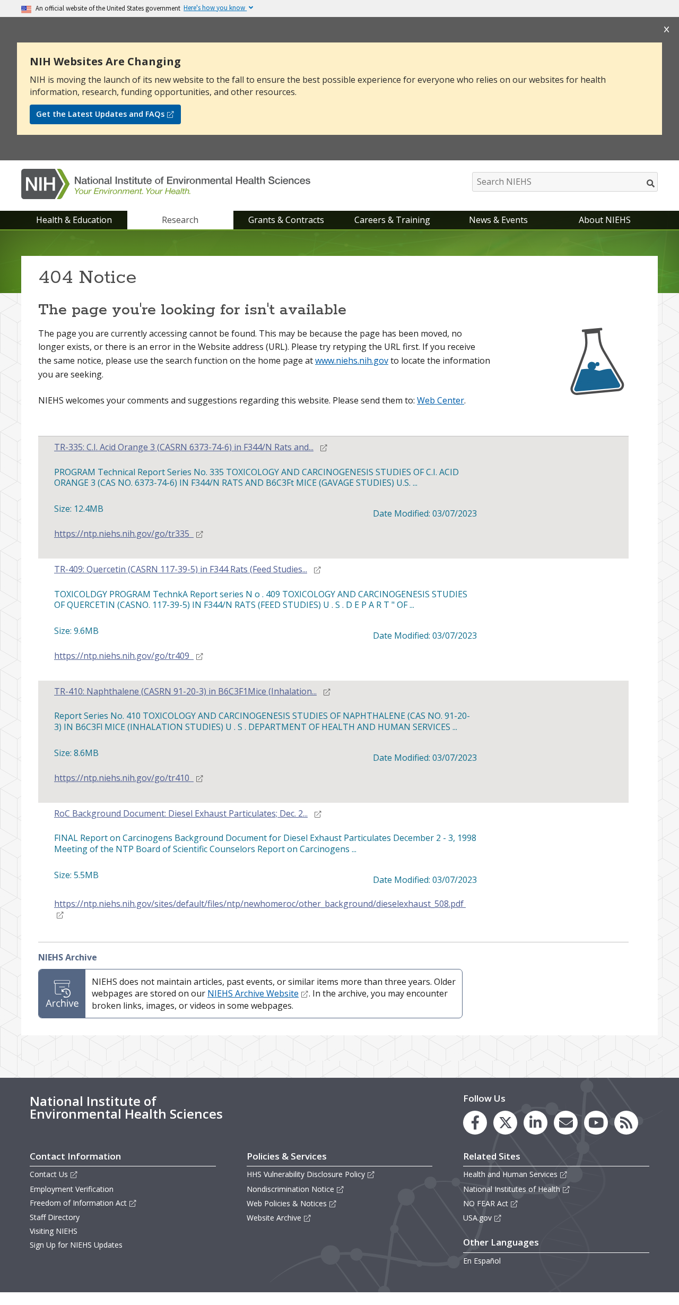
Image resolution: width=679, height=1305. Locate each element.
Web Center (440, 400)
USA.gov (477, 1218)
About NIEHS (605, 220)
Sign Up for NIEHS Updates (76, 1245)
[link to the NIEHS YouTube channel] (596, 1123)
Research (180, 220)
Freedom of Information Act (78, 1203)
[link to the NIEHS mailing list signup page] (566, 1123)
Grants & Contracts (286, 220)
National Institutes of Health (511, 1189)
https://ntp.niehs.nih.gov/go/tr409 (121, 656)
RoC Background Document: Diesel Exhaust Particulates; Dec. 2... (181, 813)
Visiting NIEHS (53, 1231)
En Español (482, 1261)
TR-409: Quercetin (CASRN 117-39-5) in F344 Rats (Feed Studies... (180, 569)
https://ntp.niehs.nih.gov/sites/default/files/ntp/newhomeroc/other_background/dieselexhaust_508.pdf (259, 903)
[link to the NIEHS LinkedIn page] (535, 1123)
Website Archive (274, 1218)
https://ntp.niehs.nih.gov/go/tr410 (121, 778)
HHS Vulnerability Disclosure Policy (306, 1174)
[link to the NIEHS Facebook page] (475, 1123)
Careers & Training (392, 220)
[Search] (651, 183)
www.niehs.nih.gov (351, 360)
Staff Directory (55, 1217)
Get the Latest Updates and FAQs (100, 114)
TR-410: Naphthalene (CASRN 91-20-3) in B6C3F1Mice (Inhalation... (185, 691)
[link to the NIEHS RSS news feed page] (626, 1123)
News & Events (498, 220)
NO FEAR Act (485, 1203)
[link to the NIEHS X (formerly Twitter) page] (505, 1123)
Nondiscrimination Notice (290, 1189)
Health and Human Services (510, 1174)
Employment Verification (72, 1189)
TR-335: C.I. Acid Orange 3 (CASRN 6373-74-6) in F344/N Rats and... (184, 447)
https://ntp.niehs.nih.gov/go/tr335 (121, 533)
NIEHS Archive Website (253, 993)
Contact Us (49, 1174)
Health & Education (74, 220)
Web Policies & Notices (287, 1203)
